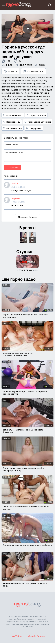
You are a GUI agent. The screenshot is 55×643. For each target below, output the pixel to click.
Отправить (12, 167)
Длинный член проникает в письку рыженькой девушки (26, 507)
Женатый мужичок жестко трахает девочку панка (25, 584)
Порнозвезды (13, 121)
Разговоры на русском (39, 121)
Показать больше (27, 217)
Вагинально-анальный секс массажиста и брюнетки (24, 431)
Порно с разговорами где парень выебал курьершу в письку (23, 469)
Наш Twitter (16, 636)
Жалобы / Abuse (36, 636)
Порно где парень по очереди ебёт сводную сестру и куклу (25, 315)
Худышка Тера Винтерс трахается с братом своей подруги (25, 392)
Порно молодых (38, 115)
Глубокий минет (14, 115)
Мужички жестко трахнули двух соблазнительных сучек (19, 354)
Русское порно (14, 128)
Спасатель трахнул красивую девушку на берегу (27, 545)
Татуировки (35, 128)
